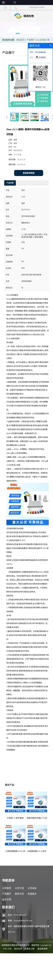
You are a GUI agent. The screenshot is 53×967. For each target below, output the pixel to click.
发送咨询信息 (29, 173)
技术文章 (6, 899)
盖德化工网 (29, 949)
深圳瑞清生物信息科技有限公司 (15, 945)
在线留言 (32, 894)
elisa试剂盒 (41, 40)
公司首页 (6, 888)
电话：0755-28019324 (17, 915)
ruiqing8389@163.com (23, 921)
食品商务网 (42, 949)
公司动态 (32, 888)
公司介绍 (19, 888)
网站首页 (20, 40)
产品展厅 (31, 40)
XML (10, 949)
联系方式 (19, 894)
